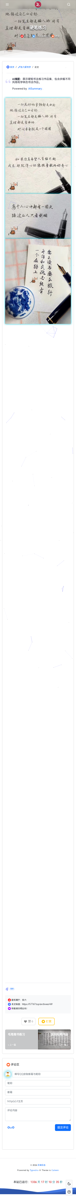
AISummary (35, 88)
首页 (12, 67)
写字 (12, 1129)
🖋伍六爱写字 (24, 67)
